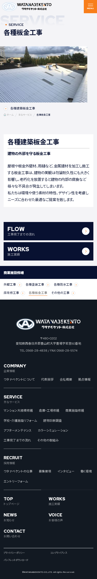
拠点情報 (84, 379)
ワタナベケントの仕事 (18, 471)
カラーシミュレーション (53, 430)
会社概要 (66, 379)
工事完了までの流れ (17, 440)
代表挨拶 (47, 379)
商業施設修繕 (74, 411)
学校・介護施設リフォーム (20, 421)
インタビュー (65, 471)
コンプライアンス (58, 553)
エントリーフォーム (16, 481)
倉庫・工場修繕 (49, 411)
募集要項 (45, 471)
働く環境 (86, 471)
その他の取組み (48, 440)
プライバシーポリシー (14, 553)
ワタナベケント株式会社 (27, 6)
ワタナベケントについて (19, 379)
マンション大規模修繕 (18, 411)
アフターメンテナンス (18, 430)
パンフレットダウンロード (16, 560)
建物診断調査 (52, 421)
